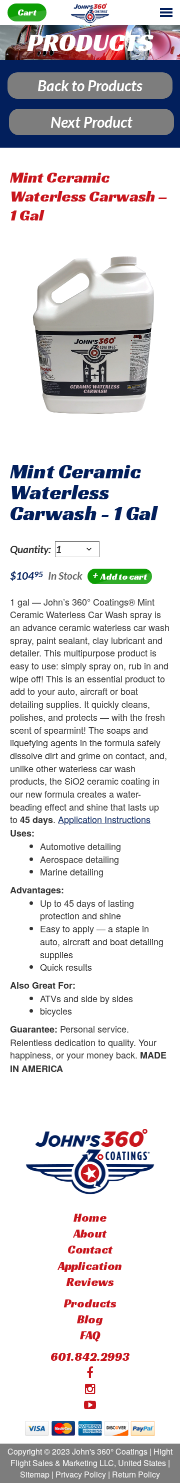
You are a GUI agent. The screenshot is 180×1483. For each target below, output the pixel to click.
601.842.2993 (90, 1356)
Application (90, 1266)
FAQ (90, 1335)
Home (90, 1217)
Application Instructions (104, 819)
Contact (90, 1249)
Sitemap (35, 1474)
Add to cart (119, 576)
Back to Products (90, 85)
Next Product (91, 122)
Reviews (90, 1281)
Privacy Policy (81, 1474)
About (90, 1233)
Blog (90, 1319)
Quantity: (32, 549)
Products (90, 1303)
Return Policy (136, 1474)
